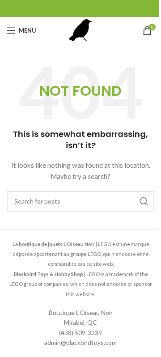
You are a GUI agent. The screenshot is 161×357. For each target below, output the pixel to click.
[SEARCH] (144, 201)
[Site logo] (80, 30)
